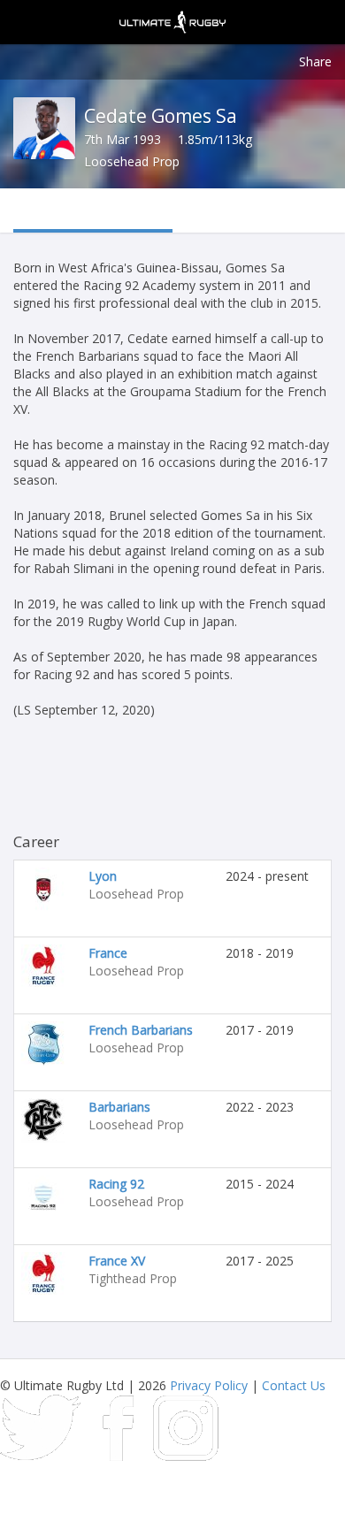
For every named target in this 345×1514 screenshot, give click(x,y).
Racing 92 (116, 1183)
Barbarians (119, 1106)
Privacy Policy (209, 1385)
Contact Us (294, 1385)
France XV (116, 1260)
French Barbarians (140, 1029)
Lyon (102, 876)
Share (315, 61)
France (107, 952)
